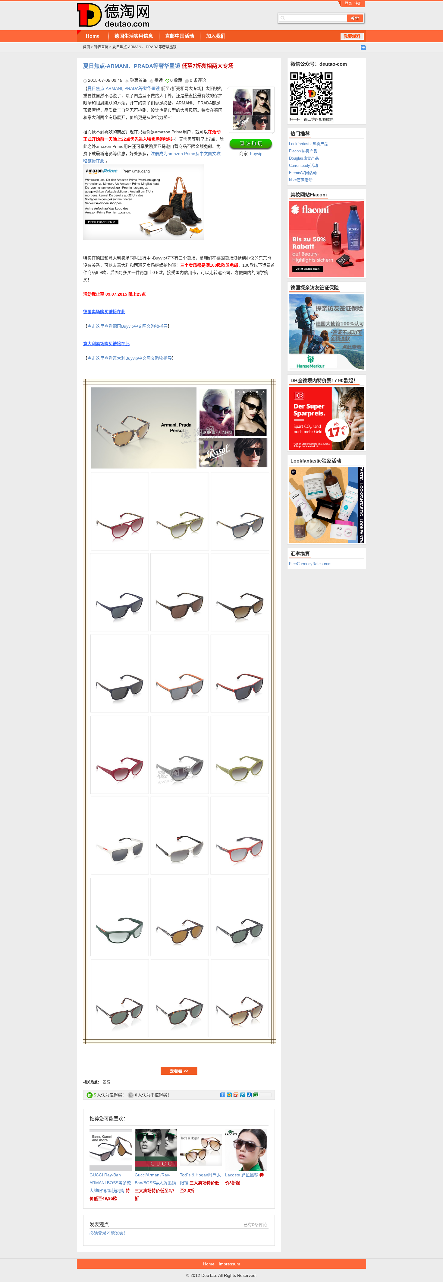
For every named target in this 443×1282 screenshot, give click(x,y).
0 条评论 (198, 80)
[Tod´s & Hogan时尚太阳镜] (201, 1132)
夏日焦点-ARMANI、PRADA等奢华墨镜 (158, 66)
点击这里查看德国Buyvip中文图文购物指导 (127, 326)
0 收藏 (176, 80)
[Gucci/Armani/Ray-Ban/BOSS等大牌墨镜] (156, 1132)
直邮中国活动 (179, 36)
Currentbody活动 (303, 165)
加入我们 (215, 36)
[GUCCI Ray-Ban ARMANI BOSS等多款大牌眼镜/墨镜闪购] (111, 1132)
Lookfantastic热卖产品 (308, 144)
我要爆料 (352, 36)
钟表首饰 (101, 47)
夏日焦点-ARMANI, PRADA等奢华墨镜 (123, 88)
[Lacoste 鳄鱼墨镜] (246, 1132)
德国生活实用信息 (134, 36)
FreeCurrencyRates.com (310, 563)
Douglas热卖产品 (304, 158)
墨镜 (158, 80)
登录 (348, 4)
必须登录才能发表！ (108, 1232)
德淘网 (167, 15)
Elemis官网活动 (303, 172)
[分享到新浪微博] (235, 1095)
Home (92, 36)
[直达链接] (251, 144)
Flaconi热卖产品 (303, 151)
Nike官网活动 (301, 180)
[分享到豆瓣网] (255, 1095)
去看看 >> (179, 1070)
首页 (86, 47)
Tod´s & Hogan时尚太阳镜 (200, 1182)
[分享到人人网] (249, 1095)
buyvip (256, 153)
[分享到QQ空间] (229, 1095)
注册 (358, 4)
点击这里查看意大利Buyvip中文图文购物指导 (129, 358)
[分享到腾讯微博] (242, 1095)
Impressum (229, 1263)
